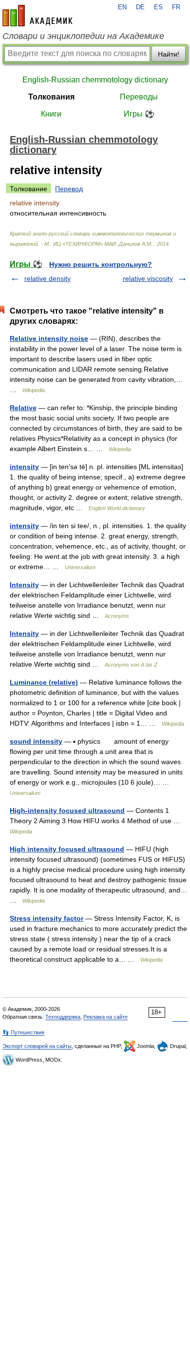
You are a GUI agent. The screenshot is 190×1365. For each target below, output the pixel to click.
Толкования (51, 97)
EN (122, 7)
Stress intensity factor (46, 918)
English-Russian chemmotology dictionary (95, 80)
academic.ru (37, 15)
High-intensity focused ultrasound (67, 810)
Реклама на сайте (105, 1017)
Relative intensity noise (49, 338)
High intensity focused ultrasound (67, 849)
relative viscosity (148, 278)
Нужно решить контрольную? (100, 264)
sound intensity (36, 741)
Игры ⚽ (139, 114)
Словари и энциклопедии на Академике (83, 36)
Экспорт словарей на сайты (37, 1046)
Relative (23, 408)
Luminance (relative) (44, 682)
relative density (47, 278)
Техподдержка (62, 1017)
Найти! (168, 54)
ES (158, 7)
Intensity (24, 585)
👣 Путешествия (23, 1032)
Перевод (69, 189)
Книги (51, 114)
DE (140, 7)
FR (176, 7)
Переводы (139, 97)
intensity (24, 467)
